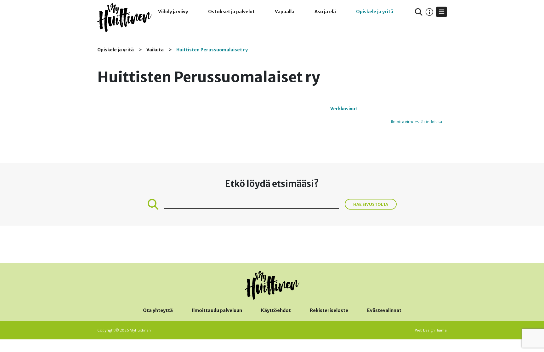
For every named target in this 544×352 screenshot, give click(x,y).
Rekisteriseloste (329, 310)
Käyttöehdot (276, 310)
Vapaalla (284, 11)
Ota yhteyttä (158, 310)
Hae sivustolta (370, 204)
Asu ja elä (325, 11)
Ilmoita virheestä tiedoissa (416, 121)
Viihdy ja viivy (173, 11)
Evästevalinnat (384, 310)
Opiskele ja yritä (374, 11)
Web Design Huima (431, 330)
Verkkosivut (343, 109)
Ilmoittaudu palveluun (217, 310)
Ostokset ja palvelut (231, 11)
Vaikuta (155, 50)
